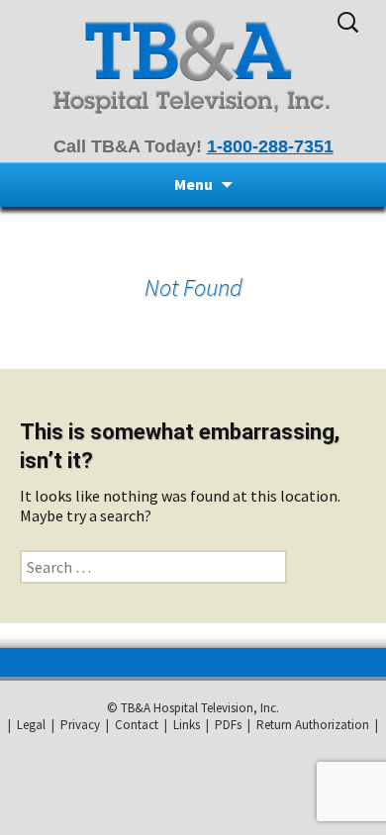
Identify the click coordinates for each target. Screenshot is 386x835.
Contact (136, 724)
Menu (193, 184)
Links (186, 724)
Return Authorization (312, 724)
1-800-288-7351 (270, 146)
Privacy (80, 724)
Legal (31, 724)
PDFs (228, 724)
